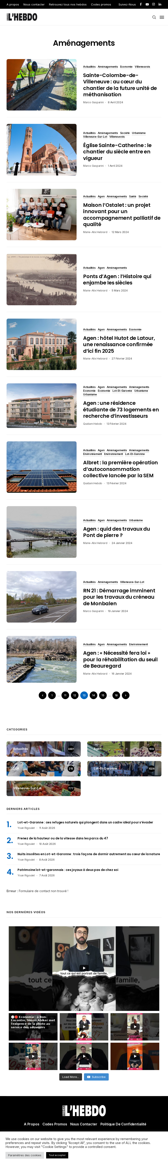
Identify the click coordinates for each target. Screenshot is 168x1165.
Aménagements (108, 67)
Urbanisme (139, 133)
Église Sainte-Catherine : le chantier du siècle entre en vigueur (117, 152)
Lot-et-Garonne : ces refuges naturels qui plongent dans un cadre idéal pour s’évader (85, 822)
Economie (126, 67)
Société (125, 133)
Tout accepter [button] (57, 1155)
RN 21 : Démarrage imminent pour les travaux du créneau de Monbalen (119, 597)
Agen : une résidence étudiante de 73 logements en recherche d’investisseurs (121, 409)
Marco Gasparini (93, 102)
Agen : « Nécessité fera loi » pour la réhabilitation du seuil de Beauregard (120, 659)
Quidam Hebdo (92, 423)
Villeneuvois (142, 67)
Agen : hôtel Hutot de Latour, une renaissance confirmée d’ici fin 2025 (119, 344)
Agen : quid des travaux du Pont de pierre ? (116, 532)
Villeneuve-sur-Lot (95, 137)
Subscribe (99, 1077)
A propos (13, 4)
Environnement (92, 454)
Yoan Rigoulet (26, 828)
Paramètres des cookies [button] (24, 1155)
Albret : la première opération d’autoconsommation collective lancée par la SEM (120, 469)
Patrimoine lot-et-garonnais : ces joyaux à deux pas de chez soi (68, 870)
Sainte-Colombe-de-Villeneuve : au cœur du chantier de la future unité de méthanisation (120, 85)
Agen (101, 196)
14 (93, 695)
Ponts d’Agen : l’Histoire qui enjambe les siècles (117, 279)
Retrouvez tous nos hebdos (68, 4)
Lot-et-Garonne (122, 391)
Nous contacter (34, 4)
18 (116, 695)
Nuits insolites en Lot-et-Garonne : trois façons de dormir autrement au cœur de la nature (89, 854)
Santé (132, 196)
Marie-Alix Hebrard (95, 232)
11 (65, 695)
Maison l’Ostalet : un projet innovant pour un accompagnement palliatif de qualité (122, 215)
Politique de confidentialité (123, 1124)
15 (103, 695)
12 (74, 695)
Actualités (89, 67)
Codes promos (101, 4)
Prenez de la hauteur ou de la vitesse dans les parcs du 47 (63, 838)
